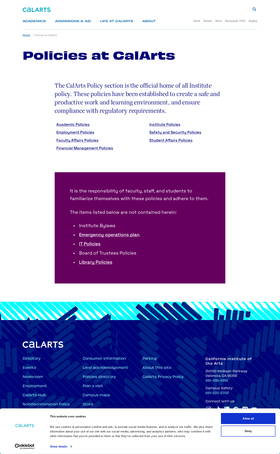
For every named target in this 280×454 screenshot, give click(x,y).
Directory (32, 358)
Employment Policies (75, 133)
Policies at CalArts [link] (45, 35)
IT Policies (90, 244)
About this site (156, 368)
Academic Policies (73, 125)
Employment (35, 386)
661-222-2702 (217, 393)
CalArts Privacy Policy (163, 377)
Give (218, 21)
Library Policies (95, 262)
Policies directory (99, 377)
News (207, 21)
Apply (253, 21)
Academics (34, 21)
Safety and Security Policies (175, 133)
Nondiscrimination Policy (46, 404)
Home (26, 35)
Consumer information (104, 358)
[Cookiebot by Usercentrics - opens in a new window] (24, 446)
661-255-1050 (217, 380)
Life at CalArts (116, 21)
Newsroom (33, 377)
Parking (149, 358)
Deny (248, 430)
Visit (196, 21)
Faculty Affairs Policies (77, 141)
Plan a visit (93, 386)
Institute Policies (164, 125)
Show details (58, 446)
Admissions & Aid (73, 21)
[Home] (36, 10)
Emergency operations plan (109, 235)
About (149, 21)
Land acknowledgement (105, 368)
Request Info (235, 21)
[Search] (254, 9)
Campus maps (96, 395)
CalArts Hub (34, 395)
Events (29, 368)
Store (88, 404)
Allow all (248, 418)
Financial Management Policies (84, 148)
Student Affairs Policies (171, 141)
